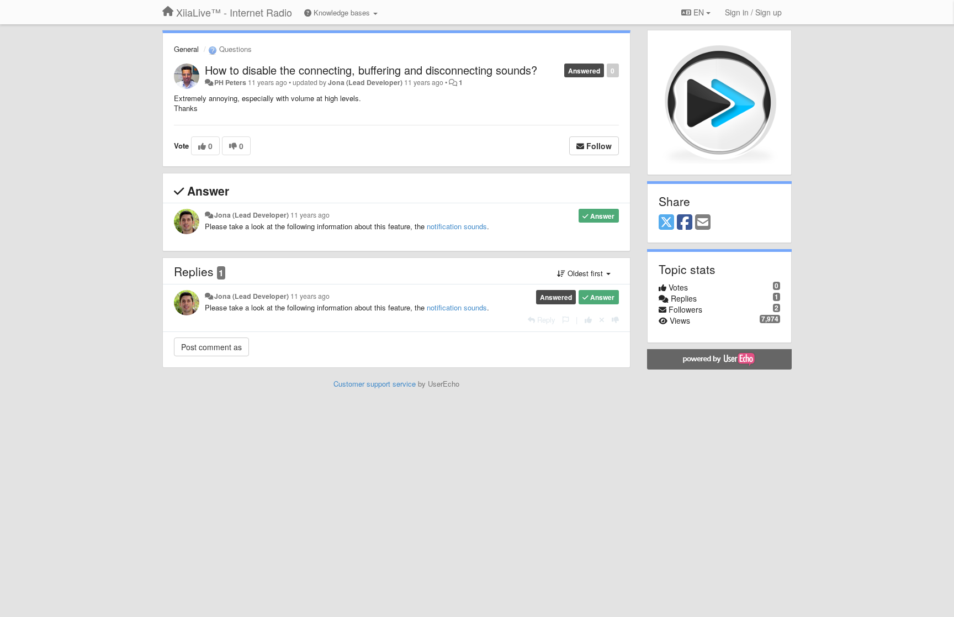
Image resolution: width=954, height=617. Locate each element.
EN (698, 12)
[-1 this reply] (615, 319)
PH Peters (230, 82)
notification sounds (457, 226)
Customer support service (374, 383)
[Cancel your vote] (602, 319)
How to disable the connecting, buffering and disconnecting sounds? (371, 70)
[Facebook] (684, 222)
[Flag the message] (566, 319)
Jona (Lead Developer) (365, 82)
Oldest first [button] (585, 273)
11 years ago (310, 215)
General (186, 49)
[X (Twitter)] (666, 222)
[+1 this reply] (588, 319)
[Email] (703, 222)
